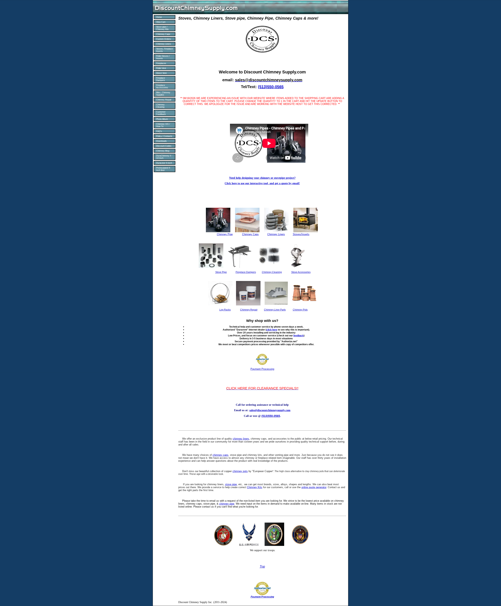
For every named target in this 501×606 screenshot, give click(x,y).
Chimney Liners (163, 44)
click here (271, 329)
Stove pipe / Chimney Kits (162, 28)
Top (262, 566)
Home (159, 17)
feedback (298, 335)
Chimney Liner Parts (275, 309)
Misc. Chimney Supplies (163, 93)
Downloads (161, 141)
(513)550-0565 (271, 87)
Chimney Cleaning (160, 105)
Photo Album (162, 119)
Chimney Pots (300, 309)
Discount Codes (163, 146)
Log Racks (225, 309)
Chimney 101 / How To (163, 125)
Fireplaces (161, 63)
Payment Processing (262, 369)
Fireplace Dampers (160, 79)
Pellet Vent (161, 68)
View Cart (160, 22)
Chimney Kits (254, 487)
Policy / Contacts (164, 136)
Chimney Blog (162, 151)
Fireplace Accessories (162, 86)
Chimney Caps (163, 34)
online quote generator (313, 487)
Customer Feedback (161, 113)
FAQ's (159, 131)
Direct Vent (161, 73)
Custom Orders (163, 39)
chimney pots (240, 471)
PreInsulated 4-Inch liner (163, 169)
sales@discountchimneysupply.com (269, 410)
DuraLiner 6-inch (164, 163)
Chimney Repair (163, 99)
